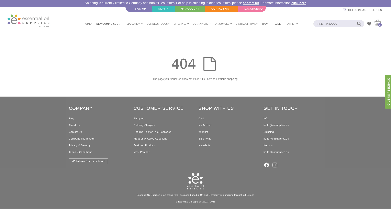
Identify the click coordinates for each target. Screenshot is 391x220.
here (209, 78)
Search (359, 23)
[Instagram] (275, 165)
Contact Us (75, 132)
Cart (201, 118)
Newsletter (205, 145)
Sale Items (205, 138)
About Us (74, 125)
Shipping (139, 118)
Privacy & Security (80, 145)
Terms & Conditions (80, 152)
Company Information (82, 138)
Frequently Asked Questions (150, 138)
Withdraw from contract (88, 161)
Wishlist (203, 132)
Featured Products (145, 145)
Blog (71, 118)
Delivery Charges (144, 125)
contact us (251, 3)
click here (298, 3)
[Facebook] (267, 165)
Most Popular (141, 152)
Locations (252, 8)
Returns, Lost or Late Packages (152, 132)
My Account (205, 125)
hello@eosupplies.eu (365, 10)
